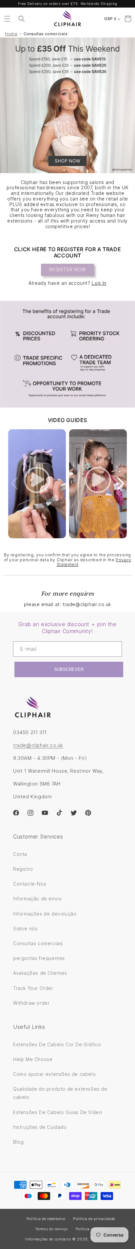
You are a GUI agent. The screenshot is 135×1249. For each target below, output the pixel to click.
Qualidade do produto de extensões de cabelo (60, 1093)
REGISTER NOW (67, 269)
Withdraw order (31, 1003)
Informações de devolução (44, 914)
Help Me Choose (32, 1059)
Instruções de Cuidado (40, 1127)
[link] (67, 354)
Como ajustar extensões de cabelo (54, 1074)
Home (11, 33)
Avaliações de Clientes (40, 973)
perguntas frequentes (39, 958)
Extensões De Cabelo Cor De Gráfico (57, 1044)
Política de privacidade (94, 1218)
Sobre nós (25, 928)
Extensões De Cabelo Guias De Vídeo (57, 1112)
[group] (67, 105)
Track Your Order (33, 988)
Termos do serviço (51, 1229)
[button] (7, 19)
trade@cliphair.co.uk (38, 745)
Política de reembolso (46, 1218)
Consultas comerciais (46, 33)
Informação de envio (37, 898)
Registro (23, 869)
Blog (18, 1142)
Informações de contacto (48, 1239)
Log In (99, 283)
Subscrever (69, 669)
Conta (20, 854)
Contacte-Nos (29, 884)
